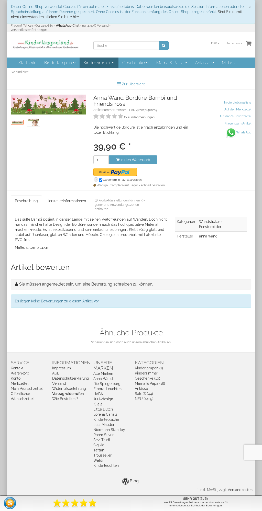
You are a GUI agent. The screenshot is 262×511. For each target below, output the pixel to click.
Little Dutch (103, 409)
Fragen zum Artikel (238, 123)
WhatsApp (243, 132)
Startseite (27, 62)
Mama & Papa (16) (150, 383)
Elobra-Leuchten (107, 389)
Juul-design (103, 399)
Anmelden (233, 43)
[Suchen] (164, 45)
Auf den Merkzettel (237, 109)
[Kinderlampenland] (45, 44)
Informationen (71, 362)
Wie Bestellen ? (65, 399)
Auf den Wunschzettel (235, 116)
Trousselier (102, 455)
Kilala (98, 404)
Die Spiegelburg (107, 384)
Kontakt (17, 368)
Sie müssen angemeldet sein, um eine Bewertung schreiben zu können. (86, 284)
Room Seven (103, 435)
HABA (98, 394)
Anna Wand (103, 379)
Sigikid (98, 445)
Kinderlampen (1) (149, 368)
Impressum (61, 368)
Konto (15, 378)
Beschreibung (26, 201)
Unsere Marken (103, 365)
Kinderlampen (58, 62)
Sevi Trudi (101, 440)
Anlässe (203, 62)
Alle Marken (103, 373)
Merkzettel (19, 383)
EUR (214, 43)
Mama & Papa (170, 62)
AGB (55, 373)
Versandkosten (240, 490)
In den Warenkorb (134, 160)
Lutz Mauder (103, 425)
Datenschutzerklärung (70, 378)
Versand (59, 383)
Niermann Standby (109, 430)
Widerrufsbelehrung (69, 389)
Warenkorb (20, 373)
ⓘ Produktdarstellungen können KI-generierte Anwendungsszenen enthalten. (120, 205)
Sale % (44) (144, 394)
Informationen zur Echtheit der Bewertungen (195, 505)
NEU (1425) (144, 399)
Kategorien (149, 362)
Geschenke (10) (147, 378)
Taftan (98, 450)
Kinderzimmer (97, 62)
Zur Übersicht (133, 84)
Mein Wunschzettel (27, 389)
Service (20, 362)
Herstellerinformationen (66, 201)
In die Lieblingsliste (237, 102)
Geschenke (134, 62)
